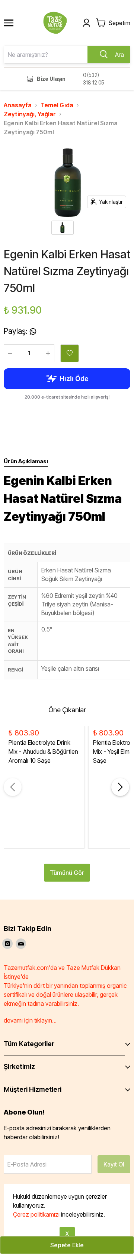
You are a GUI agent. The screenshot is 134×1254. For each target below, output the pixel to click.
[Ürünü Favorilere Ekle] (69, 353)
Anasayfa (18, 105)
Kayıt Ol (113, 1164)
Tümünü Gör (67, 872)
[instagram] (7, 943)
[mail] (21, 943)
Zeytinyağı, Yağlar (30, 114)
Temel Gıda (57, 105)
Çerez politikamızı (36, 1214)
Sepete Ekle (67, 1245)
